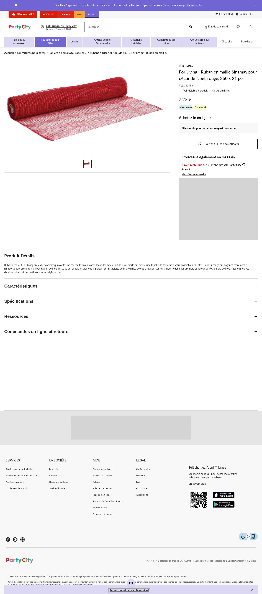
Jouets (74, 41)
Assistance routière (15, 482)
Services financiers (58, 488)
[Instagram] (22, 539)
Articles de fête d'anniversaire (102, 42)
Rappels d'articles (101, 495)
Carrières (53, 475)
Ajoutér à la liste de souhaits (221, 144)
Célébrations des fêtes (166, 42)
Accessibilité (142, 495)
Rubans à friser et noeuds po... (109, 53)
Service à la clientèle (102, 475)
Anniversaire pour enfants (199, 42)
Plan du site (141, 488)
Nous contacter (100, 508)
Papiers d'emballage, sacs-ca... (68, 53)
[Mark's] (79, 14)
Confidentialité (143, 469)
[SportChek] (66, 14)
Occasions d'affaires (58, 482)
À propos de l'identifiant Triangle (108, 501)
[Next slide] (256, 5)
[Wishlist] (238, 27)
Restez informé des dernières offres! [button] (129, 590)
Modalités (140, 475)
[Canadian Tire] (49, 14)
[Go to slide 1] (87, 164)
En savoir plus (194, 5)
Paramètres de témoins (103, 514)
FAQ (138, 482)
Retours (96, 482)
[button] (191, 27)
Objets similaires (221, 91)
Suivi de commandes (102, 488)
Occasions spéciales (136, 42)
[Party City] (92, 14)
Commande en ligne (102, 469)
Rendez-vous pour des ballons (20, 469)
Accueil (9, 53)
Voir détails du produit (195, 91)
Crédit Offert (226, 14)
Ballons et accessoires (19, 42)
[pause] (16, 5)
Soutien (243, 14)
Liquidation (247, 41)
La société (53, 469)
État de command (218, 27)
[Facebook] (8, 539)
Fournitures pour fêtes (50, 42)
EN (251, 14)
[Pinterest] (15, 539)
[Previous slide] (6, 5)
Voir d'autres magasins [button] (194, 174)
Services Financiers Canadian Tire (21, 475)
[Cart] (251, 27)
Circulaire (227, 41)
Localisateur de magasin (17, 488)
